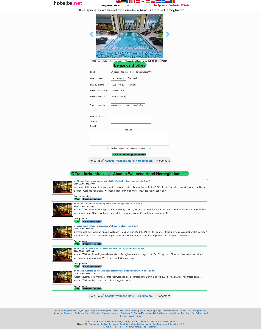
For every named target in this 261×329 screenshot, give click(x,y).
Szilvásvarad (202, 313)
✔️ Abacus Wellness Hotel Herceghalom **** (129, 160)
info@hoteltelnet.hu (165, 321)
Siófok (142, 310)
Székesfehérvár (171, 310)
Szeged (158, 310)
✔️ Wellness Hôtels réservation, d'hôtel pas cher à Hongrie (130, 326)
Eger (81, 310)
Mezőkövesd (162, 313)
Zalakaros (192, 310)
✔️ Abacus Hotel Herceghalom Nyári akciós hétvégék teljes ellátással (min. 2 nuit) (112, 181)
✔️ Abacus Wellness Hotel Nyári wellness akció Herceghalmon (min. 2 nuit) (109, 248)
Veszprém (190, 313)
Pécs (128, 310)
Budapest (57, 313)
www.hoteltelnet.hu (108, 321)
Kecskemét (119, 310)
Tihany (183, 310)
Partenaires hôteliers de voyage (103, 324)
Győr (87, 310)
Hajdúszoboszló (98, 310)
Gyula (131, 315)
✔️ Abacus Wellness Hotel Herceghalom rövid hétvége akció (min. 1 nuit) (108, 203)
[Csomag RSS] (182, 324)
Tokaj (138, 315)
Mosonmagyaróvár (110, 313)
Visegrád (96, 313)
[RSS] (180, 324)
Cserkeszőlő (126, 313)
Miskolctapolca (177, 313)
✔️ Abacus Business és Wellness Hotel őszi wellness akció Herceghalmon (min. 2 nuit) (114, 270)
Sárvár (135, 310)
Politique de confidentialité (165, 324)
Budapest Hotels (83, 313)
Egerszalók (139, 313)
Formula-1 (68, 313)
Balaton (202, 310)
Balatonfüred (61, 310)
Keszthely (150, 313)
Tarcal (124, 315)
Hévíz (109, 310)
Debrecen (72, 310)
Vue (77, 199)
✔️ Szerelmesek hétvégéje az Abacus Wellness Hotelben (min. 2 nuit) (106, 225)
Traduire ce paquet (92, 199)
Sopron (150, 310)
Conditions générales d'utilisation (135, 324)
